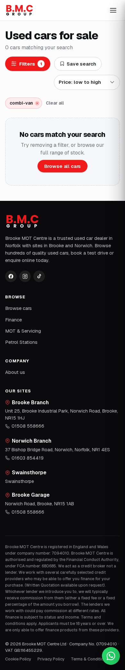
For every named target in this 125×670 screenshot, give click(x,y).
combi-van (21, 103)
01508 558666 (28, 426)
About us (15, 372)
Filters (30, 64)
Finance (13, 320)
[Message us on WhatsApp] (111, 656)
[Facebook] (11, 276)
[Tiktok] (39, 276)
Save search (81, 64)
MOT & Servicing (23, 331)
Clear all (55, 103)
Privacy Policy (51, 659)
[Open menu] (113, 10)
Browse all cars (62, 166)
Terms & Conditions (89, 659)
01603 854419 (28, 458)
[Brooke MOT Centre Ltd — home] (19, 10)
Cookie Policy (18, 659)
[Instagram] (25, 276)
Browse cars (18, 308)
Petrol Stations (21, 342)
